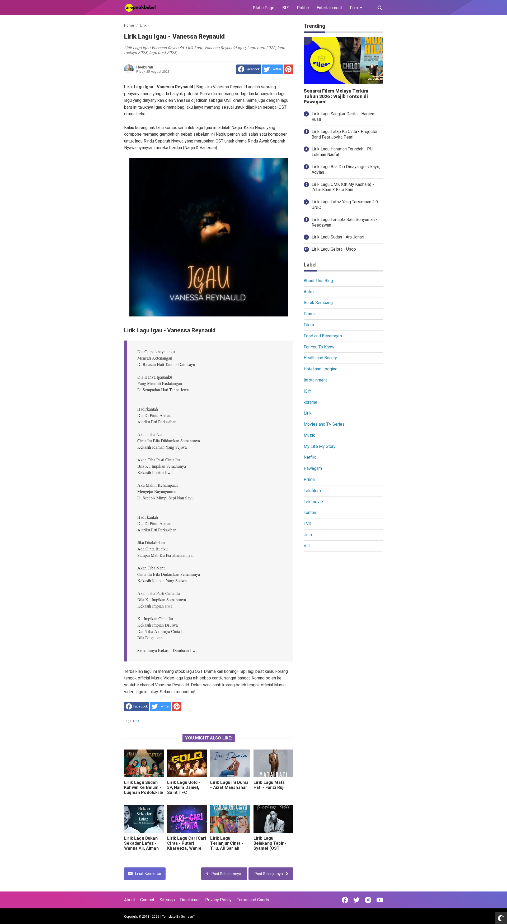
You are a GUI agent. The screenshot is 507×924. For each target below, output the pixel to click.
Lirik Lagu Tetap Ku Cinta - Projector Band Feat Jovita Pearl (345, 134)
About (129, 899)
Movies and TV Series (324, 424)
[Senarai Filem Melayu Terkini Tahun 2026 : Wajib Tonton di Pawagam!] (343, 60)
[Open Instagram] (368, 900)
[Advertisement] (343, 637)
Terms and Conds (253, 899)
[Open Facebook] (345, 900)
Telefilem (312, 490)
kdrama (310, 402)
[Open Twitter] (356, 900)
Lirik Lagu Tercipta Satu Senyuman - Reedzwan (344, 222)
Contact (147, 899)
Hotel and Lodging (320, 368)
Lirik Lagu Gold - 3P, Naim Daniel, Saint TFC (183, 787)
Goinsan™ (188, 916)
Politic (303, 7)
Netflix (310, 457)
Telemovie (313, 501)
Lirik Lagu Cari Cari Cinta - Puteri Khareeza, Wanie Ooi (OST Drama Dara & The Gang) (186, 848)
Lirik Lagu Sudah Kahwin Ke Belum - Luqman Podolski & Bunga (143, 790)
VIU (307, 545)
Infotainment (315, 380)
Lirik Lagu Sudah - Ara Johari (338, 237)
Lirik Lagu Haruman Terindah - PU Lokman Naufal (342, 151)
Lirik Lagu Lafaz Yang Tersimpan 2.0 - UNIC (346, 204)
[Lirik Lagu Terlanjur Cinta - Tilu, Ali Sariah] (230, 819)
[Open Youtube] (380, 900)
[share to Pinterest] (288, 69)
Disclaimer (190, 899)
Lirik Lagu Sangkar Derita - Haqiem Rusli (343, 116)
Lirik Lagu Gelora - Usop (334, 249)
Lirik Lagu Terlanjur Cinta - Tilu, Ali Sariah (226, 843)
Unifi (308, 534)
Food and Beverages (323, 335)
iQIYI (308, 391)
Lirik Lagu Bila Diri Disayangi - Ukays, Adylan (346, 169)
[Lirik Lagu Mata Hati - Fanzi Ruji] (273, 763)
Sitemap (167, 899)
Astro (309, 291)
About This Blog (318, 280)
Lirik (136, 721)
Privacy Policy (218, 899)
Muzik (309, 435)
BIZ (285, 7)
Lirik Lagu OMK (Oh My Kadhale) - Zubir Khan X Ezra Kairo (343, 187)
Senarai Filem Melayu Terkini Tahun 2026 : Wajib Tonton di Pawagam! (336, 96)
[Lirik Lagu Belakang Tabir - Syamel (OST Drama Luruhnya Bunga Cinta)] (273, 819)
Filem (309, 324)
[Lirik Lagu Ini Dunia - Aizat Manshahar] (230, 763)
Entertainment (329, 7)
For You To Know (319, 347)
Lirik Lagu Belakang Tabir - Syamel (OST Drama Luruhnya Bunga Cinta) (270, 848)
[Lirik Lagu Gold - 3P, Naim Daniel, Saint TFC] (187, 763)
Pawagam (313, 468)
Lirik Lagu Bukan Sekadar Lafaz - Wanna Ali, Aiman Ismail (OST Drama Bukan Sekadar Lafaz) (143, 851)
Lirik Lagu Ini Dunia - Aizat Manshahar (229, 785)
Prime (309, 479)
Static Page (263, 7)
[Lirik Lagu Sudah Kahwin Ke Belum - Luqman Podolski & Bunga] (144, 763)
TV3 (307, 523)
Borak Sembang (318, 302)
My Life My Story (320, 446)
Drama (310, 313)
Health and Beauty (320, 357)
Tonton (310, 512)
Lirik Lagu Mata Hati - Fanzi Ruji (269, 785)
